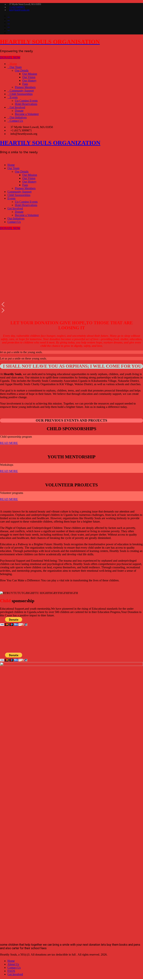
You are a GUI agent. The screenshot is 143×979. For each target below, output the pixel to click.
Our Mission (29, 73)
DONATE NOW (10, 57)
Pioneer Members (25, 87)
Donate (19, 110)
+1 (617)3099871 (17, 7)
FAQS (11, 970)
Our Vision (28, 77)
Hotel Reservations (26, 104)
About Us (13, 964)
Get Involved (17, 107)
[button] (71, 304)
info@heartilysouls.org (19, 10)
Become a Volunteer (27, 114)
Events (14, 97)
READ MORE (9, 443)
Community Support (22, 90)
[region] (71, 273)
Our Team (16, 67)
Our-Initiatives (18, 117)
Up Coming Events (26, 100)
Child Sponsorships (21, 93)
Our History (29, 80)
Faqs (25, 83)
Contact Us (16, 120)
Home (13, 63)
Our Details (21, 70)
